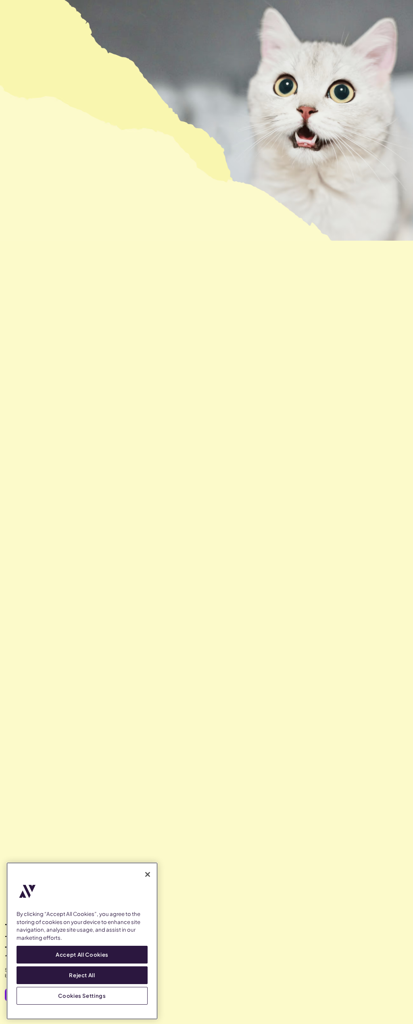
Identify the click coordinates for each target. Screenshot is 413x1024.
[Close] (147, 874)
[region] (82, 941)
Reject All (82, 975)
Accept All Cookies (82, 954)
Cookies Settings (82, 995)
